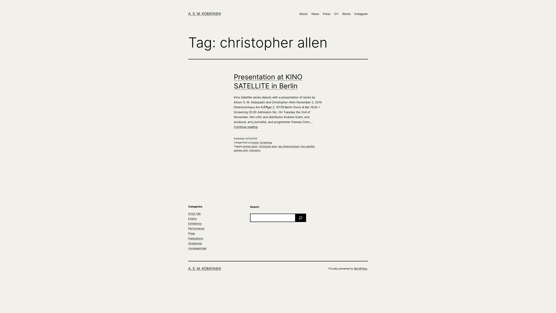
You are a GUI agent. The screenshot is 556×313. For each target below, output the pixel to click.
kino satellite (307, 146)
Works (346, 14)
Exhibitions (195, 223)
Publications (195, 238)
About (303, 14)
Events (255, 142)
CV (336, 14)
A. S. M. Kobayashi (204, 14)
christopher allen (268, 146)
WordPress (360, 268)
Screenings (266, 142)
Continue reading (246, 127)
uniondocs (254, 150)
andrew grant (250, 146)
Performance (196, 228)
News (315, 14)
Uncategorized (197, 248)
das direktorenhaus (288, 146)
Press (326, 14)
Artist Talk (194, 213)
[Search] (300, 218)
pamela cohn (241, 150)
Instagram (361, 14)
